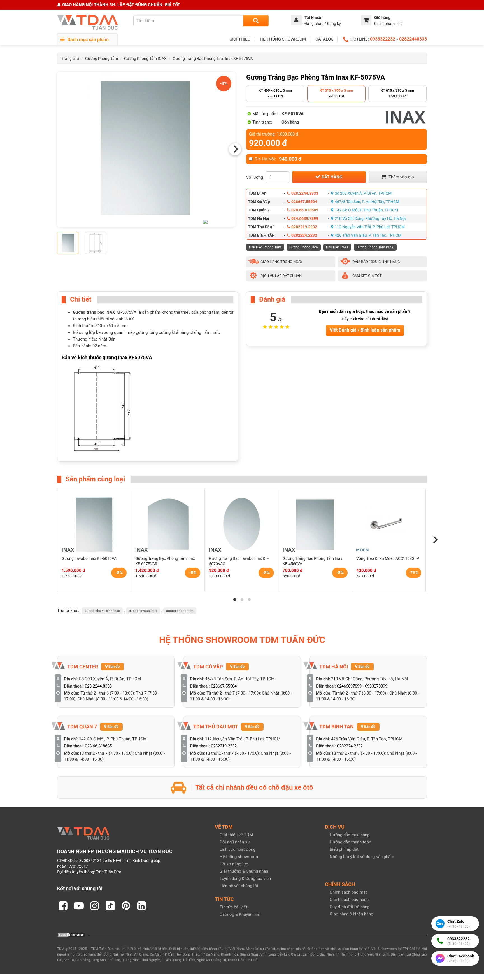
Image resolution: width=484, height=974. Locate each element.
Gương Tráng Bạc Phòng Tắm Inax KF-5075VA (213, 58)
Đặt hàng (331, 177)
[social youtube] (79, 906)
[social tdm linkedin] (141, 906)
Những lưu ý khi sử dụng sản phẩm (362, 856)
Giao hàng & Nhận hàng (351, 914)
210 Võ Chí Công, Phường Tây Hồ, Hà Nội (370, 218)
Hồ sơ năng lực (234, 863)
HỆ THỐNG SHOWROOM (283, 39)
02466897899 (349, 686)
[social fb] (63, 906)
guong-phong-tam (180, 611)
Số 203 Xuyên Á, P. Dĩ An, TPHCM (363, 193)
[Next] (235, 149)
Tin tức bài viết (233, 907)
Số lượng (254, 177)
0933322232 (382, 39)
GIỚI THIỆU (239, 39)
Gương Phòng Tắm (101, 58)
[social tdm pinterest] (126, 906)
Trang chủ (70, 58)
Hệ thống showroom (239, 856)
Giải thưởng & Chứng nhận (244, 871)
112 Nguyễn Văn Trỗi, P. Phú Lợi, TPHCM (370, 227)
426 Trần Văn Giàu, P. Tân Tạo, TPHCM (368, 235)
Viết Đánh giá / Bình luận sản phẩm (365, 330)
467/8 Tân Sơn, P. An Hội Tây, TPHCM (367, 201)
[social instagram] (94, 906)
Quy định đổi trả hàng (349, 906)
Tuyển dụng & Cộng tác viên (245, 878)
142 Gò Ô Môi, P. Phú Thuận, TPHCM (366, 210)
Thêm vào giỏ (400, 177)
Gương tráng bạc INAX (94, 312)
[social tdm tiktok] (110, 906)
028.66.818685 (304, 210)
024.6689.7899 (304, 218)
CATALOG (324, 39)
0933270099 (376, 686)
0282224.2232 (304, 235)
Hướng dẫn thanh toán (350, 842)
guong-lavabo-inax (143, 611)
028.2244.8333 (304, 193)
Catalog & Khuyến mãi (240, 914)
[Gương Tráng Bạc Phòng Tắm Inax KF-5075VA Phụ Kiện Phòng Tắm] (146, 149)
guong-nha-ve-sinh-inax (102, 611)
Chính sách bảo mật (348, 892)
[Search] (256, 20)
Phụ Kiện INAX (337, 247)
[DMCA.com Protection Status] (71, 934)
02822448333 (413, 39)
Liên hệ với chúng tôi (239, 885)
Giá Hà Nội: (278, 159)
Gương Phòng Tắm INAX (145, 58)
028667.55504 (304, 201)
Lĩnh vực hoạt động (237, 849)
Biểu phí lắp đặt (344, 849)
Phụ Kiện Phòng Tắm (265, 247)
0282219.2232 (304, 227)
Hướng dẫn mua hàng (349, 834)
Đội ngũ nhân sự (235, 842)
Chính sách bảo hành (349, 899)
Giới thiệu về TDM (236, 834)
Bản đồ (114, 666)
